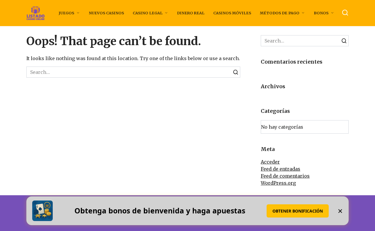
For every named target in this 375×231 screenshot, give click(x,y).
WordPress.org (278, 183)
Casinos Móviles (232, 13)
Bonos (321, 13)
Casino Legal (148, 13)
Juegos (66, 13)
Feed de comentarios (285, 176)
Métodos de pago (279, 13)
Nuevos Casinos (106, 13)
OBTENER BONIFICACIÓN (297, 211)
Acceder (270, 162)
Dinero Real (190, 13)
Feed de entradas (280, 169)
